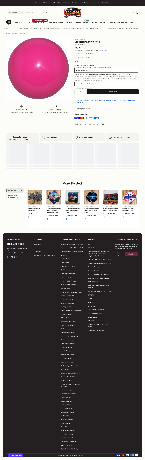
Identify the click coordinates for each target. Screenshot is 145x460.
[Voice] (46, 12)
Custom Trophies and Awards (97, 330)
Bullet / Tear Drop (66, 445)
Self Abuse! (91, 321)
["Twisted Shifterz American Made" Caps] (91, 197)
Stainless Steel (65, 288)
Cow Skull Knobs (66, 397)
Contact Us (37, 244)
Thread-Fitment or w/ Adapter (84, 65)
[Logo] (72, 12)
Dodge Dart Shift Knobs (68, 321)
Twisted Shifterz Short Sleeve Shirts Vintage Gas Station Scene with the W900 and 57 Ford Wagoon (129, 213)
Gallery (90, 299)
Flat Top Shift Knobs (67, 434)
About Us (36, 248)
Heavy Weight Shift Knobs (69, 285)
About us (91, 302)
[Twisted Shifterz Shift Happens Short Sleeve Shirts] (110, 197)
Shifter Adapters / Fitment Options (71, 28)
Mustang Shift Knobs (67, 296)
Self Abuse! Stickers (53, 208)
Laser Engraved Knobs (68, 274)
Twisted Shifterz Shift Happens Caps (72, 209)
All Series (85, 28)
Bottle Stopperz (93, 282)
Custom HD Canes (94, 267)
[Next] (140, 2)
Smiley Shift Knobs (66, 380)
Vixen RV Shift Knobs (67, 325)
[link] (20, 23)
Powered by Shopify (78, 455)
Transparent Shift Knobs (68, 441)
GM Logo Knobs (66, 307)
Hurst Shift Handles (67, 419)
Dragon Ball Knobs (66, 401)
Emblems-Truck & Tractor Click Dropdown (70, 385)
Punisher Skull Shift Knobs (69, 377)
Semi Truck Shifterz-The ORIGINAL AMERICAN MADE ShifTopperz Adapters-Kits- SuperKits (98, 254)
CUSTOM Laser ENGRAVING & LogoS (99, 260)
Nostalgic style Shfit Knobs (69, 366)
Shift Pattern (65, 262)
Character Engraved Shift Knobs (71, 373)
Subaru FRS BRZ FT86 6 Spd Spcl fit (72, 310)
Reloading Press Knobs (68, 332)
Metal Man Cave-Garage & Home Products (98, 286)
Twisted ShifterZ (67, 455)
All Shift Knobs (94, 28)
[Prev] (4, 2)
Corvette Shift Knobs (67, 303)
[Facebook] (4, 28)
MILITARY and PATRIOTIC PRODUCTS (99, 291)
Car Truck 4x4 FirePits (95, 313)
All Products (37, 251)
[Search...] (50, 12)
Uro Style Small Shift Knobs (69, 449)
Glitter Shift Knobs (66, 347)
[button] (16, 12)
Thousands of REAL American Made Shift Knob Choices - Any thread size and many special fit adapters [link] (68, 3)
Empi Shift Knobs (66, 314)
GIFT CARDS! (92, 295)
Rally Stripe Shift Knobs (68, 266)
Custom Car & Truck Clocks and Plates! (98, 326)
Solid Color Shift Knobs (68, 343)
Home (8, 33)
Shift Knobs (91, 248)
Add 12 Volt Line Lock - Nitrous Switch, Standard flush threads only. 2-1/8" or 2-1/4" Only (102, 75)
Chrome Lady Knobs (67, 412)
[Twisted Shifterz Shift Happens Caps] (72, 197)
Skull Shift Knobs (66, 416)
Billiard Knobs (65, 369)
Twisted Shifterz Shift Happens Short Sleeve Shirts (110, 210)
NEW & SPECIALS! (93, 271)
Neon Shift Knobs (66, 427)
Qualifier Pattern (66, 270)
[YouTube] (10, 28)
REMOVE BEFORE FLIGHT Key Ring (33, 209)
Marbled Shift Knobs (67, 354)
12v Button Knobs (66, 329)
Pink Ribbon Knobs (66, 390)
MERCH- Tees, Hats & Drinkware (98, 274)
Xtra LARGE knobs (66, 358)
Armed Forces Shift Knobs (69, 394)
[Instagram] (7, 28)
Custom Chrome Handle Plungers (98, 278)
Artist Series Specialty (68, 362)
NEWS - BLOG (92, 317)
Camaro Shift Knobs (67, 299)
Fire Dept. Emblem (66, 405)
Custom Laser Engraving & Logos (44, 255)
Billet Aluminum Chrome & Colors (71, 292)
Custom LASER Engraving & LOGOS (27, 28)
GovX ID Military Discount (96, 310)
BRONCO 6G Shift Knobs (68, 281)
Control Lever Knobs (67, 340)
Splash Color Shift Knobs (68, 438)
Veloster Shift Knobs (67, 318)
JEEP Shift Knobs (66, 277)
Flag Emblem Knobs (67, 408)
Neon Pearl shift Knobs (68, 430)
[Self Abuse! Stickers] (53, 197)
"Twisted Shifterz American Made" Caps (90, 210)
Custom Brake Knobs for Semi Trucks (99, 263)
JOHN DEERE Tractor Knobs (69, 336)
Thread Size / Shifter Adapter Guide (49, 28)
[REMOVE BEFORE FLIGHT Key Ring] (35, 197)
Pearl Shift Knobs (66, 351)
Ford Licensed (65, 423)
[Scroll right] (137, 22)
